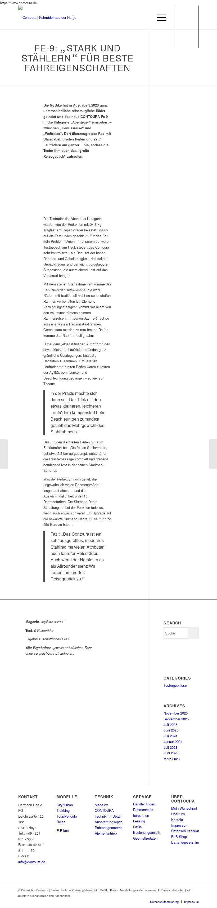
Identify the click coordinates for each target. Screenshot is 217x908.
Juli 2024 (170, 735)
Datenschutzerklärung (188, 830)
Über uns (178, 813)
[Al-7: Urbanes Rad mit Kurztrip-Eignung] (213, 454)
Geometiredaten (145, 838)
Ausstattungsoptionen (111, 821)
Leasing (139, 820)
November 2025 (176, 713)
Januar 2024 (173, 741)
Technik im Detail (108, 816)
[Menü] (159, 17)
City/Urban (65, 804)
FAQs (137, 826)
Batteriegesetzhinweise (189, 842)
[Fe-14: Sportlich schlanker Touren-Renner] (4, 454)
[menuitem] (164, 902)
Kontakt (177, 819)
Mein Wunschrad (184, 808)
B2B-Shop (179, 836)
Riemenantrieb (106, 833)
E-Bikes (63, 830)
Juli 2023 (170, 747)
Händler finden (144, 803)
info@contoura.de (31, 861)
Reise (61, 821)
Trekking (63, 810)
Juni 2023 (171, 752)
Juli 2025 (170, 724)
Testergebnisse (175, 685)
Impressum (179, 825)
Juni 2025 (171, 730)
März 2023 (172, 758)
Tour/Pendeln (67, 816)
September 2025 (176, 718)
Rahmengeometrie (109, 827)
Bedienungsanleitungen (151, 832)
